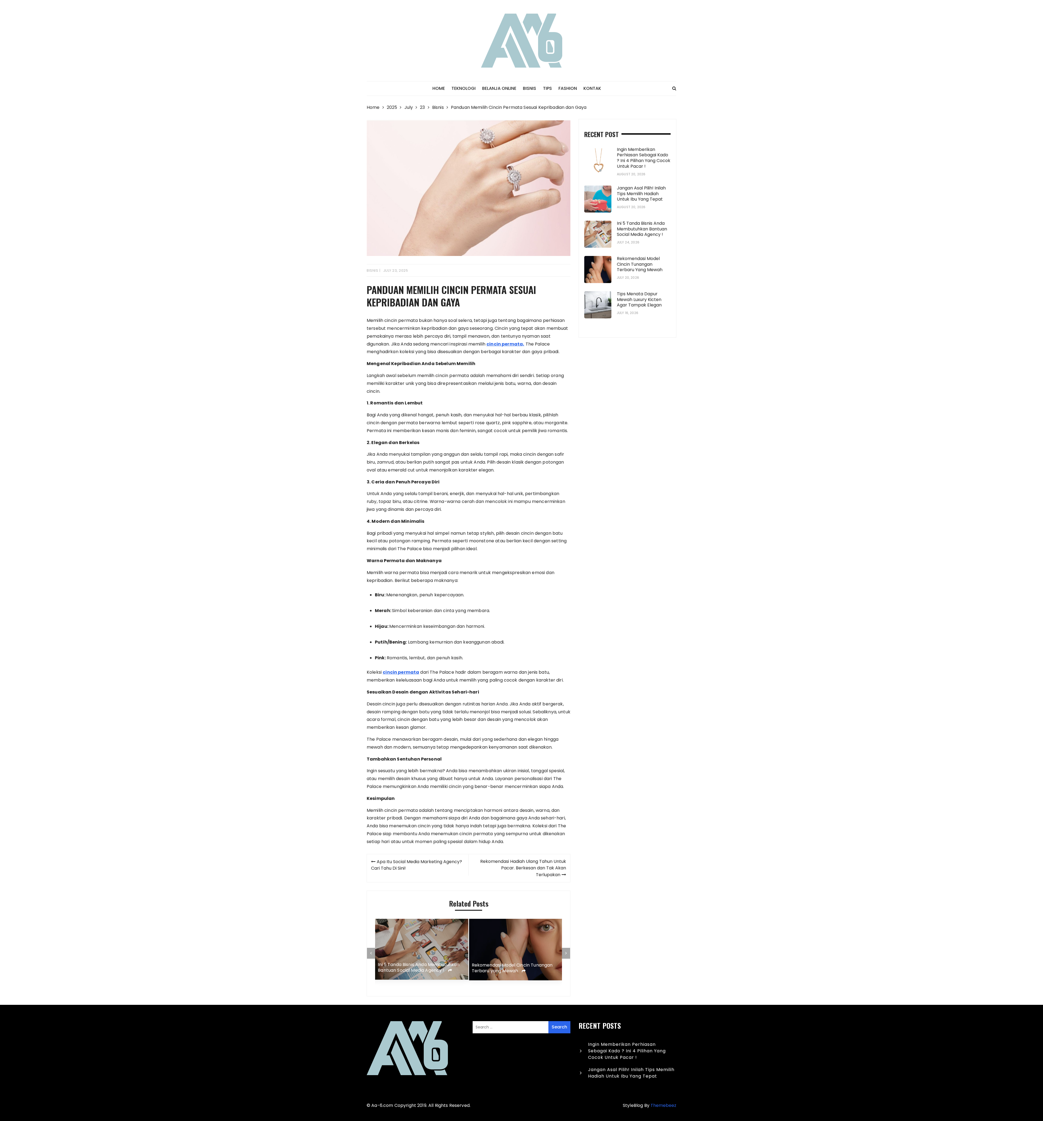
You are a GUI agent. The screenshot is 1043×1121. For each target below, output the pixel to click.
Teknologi (463, 88)
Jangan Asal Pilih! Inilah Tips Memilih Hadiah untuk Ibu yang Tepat (641, 193)
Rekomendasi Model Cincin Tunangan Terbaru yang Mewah (512, 968)
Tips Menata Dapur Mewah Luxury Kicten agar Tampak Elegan (640, 299)
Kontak (592, 88)
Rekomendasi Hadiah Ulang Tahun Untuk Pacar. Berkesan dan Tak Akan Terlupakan (523, 868)
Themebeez (663, 1105)
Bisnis (529, 88)
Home (438, 88)
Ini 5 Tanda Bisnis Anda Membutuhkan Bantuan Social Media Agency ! (418, 968)
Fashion (567, 88)
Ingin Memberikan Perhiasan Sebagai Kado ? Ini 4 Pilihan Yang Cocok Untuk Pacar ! (643, 157)
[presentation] (371, 953)
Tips (547, 88)
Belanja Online (499, 88)
